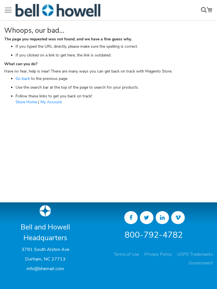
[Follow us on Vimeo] (178, 217)
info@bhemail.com (45, 269)
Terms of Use (126, 254)
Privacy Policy (158, 254)
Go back (23, 78)
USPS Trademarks (195, 254)
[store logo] (58, 10)
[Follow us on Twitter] (146, 217)
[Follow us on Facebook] (131, 217)
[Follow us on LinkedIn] (162, 217)
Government (200, 263)
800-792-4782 (154, 235)
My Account (51, 102)
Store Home (26, 102)
